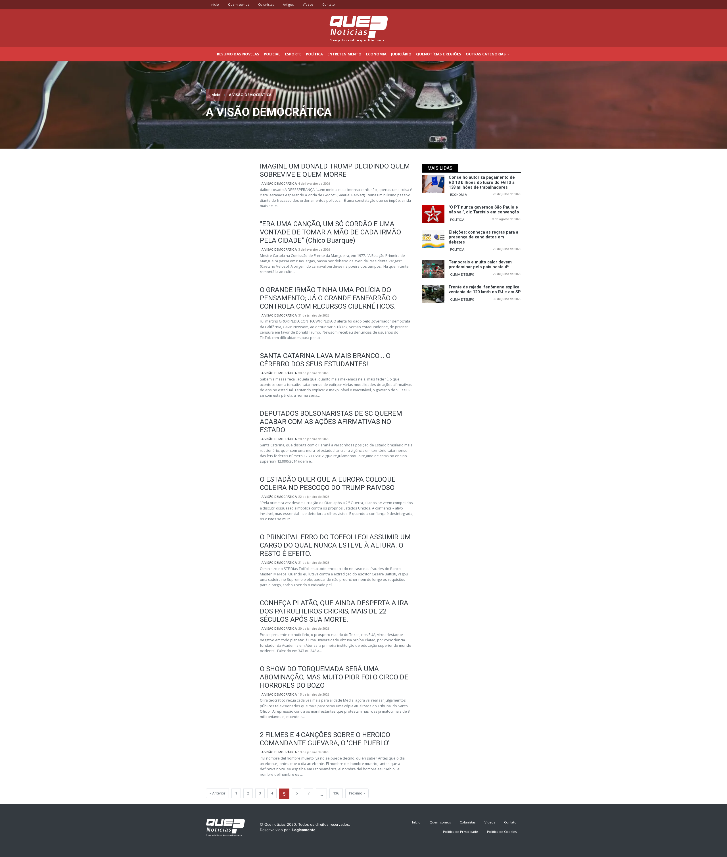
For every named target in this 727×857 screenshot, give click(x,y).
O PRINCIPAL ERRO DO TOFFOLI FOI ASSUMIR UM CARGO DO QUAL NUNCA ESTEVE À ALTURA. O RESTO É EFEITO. (335, 545)
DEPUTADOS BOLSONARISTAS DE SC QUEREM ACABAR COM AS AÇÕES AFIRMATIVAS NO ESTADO (331, 421)
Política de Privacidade (460, 831)
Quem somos (238, 4)
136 (336, 793)
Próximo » (357, 793)
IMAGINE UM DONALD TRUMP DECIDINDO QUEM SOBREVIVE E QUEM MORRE (335, 170)
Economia (376, 54)
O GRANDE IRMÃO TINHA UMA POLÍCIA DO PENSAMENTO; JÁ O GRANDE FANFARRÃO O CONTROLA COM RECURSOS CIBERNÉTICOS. (328, 298)
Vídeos (308, 4)
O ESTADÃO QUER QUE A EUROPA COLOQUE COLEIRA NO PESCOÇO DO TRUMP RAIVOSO (328, 483)
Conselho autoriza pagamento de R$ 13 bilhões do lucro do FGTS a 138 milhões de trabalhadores (482, 182)
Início (214, 4)
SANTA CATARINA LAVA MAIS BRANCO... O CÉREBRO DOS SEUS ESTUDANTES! (325, 360)
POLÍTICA (457, 220)
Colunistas (266, 4)
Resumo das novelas (238, 54)
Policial (272, 54)
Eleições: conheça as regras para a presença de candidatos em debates (483, 237)
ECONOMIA (458, 195)
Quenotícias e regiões (438, 54)
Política (314, 54)
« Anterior (217, 793)
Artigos (288, 4)
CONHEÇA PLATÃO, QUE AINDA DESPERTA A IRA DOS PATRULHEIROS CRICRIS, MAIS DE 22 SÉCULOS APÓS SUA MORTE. (334, 611)
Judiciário (401, 54)
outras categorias (486, 54)
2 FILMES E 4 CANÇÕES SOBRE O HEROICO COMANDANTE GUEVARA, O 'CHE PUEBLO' (325, 739)
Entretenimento (344, 54)
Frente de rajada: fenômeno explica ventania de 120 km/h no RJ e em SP (485, 289)
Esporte (293, 54)
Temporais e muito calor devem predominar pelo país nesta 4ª (480, 264)
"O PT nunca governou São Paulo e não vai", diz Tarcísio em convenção (484, 210)
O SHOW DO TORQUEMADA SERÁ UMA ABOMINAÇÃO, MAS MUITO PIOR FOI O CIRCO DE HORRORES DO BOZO (334, 677)
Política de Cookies (502, 831)
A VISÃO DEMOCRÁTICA (279, 184)
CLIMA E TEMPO (462, 274)
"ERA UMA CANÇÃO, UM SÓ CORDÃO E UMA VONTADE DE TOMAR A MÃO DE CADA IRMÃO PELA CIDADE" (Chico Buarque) (330, 232)
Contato (328, 4)
